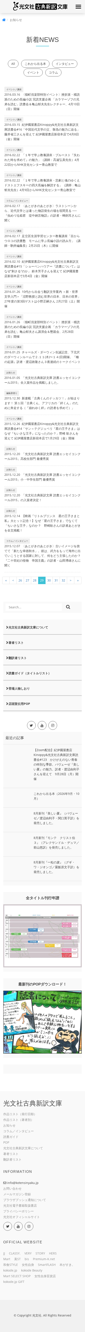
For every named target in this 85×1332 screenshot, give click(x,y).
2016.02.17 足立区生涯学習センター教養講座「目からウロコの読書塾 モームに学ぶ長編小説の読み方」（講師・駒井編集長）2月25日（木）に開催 (42, 241)
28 (34, 580)
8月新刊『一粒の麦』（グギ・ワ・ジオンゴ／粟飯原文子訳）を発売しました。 (56, 867)
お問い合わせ (12, 1188)
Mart (6, 1259)
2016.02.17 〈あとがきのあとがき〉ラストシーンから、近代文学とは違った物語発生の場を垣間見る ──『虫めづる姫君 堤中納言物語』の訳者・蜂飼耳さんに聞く (42, 213)
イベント (33, 72)
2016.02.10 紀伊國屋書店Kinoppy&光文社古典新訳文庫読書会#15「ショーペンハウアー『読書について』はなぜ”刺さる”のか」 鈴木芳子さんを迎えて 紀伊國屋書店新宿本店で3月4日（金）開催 (42, 268)
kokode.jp (10, 1270)
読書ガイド (11, 1137)
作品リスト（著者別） (18, 1120)
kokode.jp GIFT (13, 1282)
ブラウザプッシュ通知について (24, 1200)
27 (27, 580)
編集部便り (11, 393)
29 (42, 580)
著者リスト (16, 642)
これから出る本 (35, 64)
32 (63, 580)
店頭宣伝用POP (19, 704)
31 (56, 580)
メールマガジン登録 (17, 1194)
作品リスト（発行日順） (20, 1114)
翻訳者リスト (17, 658)
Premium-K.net (44, 1259)
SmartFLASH (47, 1265)
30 (49, 580)
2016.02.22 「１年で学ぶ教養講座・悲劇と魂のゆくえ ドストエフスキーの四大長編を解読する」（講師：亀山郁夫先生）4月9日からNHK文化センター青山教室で (42, 185)
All (13, 64)
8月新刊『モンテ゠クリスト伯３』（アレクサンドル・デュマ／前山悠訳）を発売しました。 (56, 842)
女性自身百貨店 (45, 1276)
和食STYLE (10, 1265)
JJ (4, 1253)
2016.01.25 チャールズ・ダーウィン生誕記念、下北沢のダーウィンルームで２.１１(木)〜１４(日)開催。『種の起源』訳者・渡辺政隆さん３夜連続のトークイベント (42, 357)
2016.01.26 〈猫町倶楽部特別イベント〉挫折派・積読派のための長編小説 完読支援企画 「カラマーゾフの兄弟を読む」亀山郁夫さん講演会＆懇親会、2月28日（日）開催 (42, 329)
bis (27, 1259)
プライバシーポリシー (18, 1211)
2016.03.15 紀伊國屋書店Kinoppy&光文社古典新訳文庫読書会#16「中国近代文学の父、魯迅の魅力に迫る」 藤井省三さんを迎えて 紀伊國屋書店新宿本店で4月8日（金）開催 (42, 132)
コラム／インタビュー (17, 200)
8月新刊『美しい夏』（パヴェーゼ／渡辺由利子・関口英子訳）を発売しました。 (56, 818)
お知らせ (10, 372)
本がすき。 (67, 1265)
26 (20, 580)
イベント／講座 (14, 89)
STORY (40, 1253)
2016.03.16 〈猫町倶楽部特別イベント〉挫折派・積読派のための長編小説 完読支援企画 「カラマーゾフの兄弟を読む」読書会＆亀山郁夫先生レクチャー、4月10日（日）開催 (42, 101)
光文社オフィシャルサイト (21, 1217)
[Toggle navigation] (78, 6)
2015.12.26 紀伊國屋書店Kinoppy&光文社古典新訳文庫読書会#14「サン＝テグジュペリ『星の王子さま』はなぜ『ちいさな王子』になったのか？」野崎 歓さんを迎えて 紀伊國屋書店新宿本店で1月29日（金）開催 (42, 431)
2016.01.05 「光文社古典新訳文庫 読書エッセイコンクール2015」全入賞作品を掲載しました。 (42, 380)
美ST (17, 1259)
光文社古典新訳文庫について (28, 627)
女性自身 (28, 1265)
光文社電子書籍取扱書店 (20, 1205)
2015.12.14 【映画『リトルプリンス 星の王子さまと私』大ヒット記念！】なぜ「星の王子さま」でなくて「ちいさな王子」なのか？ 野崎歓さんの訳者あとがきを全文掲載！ (42, 523)
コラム (53, 72)
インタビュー (65, 64)
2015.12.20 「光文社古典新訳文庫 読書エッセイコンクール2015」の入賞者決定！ (42, 497)
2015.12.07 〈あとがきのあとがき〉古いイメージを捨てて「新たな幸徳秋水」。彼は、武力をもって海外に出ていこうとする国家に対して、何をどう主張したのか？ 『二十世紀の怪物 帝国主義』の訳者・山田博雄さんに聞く (42, 555)
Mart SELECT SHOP (17, 1276)
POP (6, 1142)
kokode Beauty (31, 1270)
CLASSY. (14, 1253)
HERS (53, 1253)
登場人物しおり (19, 688)
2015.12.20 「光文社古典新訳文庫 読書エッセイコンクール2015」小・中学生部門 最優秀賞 (42, 477)
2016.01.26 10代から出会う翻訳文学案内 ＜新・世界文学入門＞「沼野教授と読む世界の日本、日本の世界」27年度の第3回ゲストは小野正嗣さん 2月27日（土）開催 (42, 299)
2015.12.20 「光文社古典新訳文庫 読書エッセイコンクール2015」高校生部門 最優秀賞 (42, 456)
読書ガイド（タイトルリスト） (29, 673)
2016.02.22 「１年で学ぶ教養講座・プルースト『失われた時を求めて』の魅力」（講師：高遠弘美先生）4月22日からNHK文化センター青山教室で (42, 160)
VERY (28, 1253)
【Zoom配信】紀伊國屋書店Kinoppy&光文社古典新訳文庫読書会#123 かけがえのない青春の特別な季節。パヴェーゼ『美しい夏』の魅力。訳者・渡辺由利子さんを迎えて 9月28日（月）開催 (56, 764)
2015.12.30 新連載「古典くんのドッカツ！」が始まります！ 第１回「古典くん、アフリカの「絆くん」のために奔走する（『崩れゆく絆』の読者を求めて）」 (42, 403)
